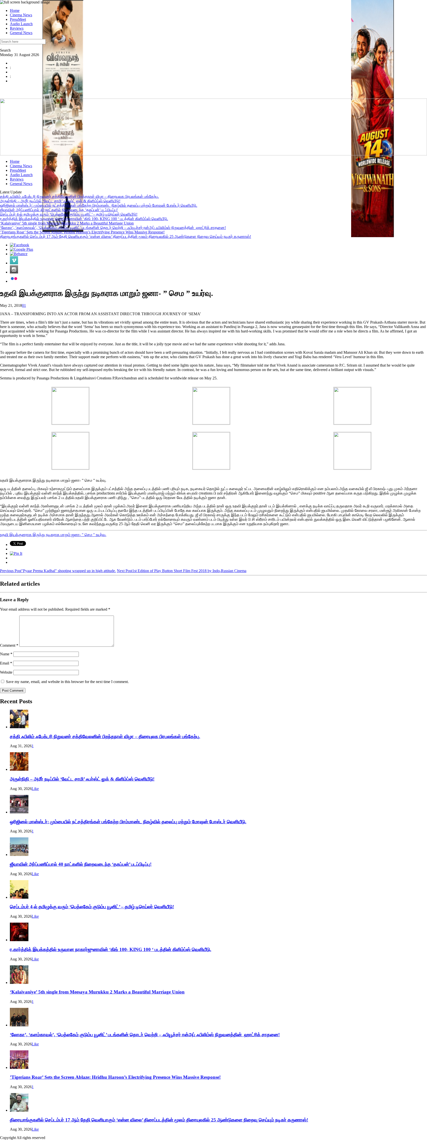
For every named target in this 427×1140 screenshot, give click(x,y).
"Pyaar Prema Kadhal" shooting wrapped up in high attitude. (58, 571)
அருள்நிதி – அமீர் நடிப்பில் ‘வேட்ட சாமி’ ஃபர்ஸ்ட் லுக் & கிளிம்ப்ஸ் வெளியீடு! (60, 201)
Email (6, 663)
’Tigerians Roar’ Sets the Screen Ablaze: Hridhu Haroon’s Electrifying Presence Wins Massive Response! (82, 232)
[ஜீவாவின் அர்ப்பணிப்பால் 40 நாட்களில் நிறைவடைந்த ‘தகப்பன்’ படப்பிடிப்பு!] (19, 854)
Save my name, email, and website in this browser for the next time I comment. (67, 682)
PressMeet (18, 19)
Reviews (16, 28)
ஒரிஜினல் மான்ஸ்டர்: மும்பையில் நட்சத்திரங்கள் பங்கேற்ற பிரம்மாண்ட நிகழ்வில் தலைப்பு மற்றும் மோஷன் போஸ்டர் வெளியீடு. (98, 205)
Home (15, 10)
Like (35, 789)
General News (21, 33)
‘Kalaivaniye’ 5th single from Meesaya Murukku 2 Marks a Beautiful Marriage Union (67, 223)
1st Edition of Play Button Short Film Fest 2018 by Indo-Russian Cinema (181, 571)
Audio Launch (21, 24)
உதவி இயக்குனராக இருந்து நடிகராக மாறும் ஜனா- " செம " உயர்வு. (53, 535)
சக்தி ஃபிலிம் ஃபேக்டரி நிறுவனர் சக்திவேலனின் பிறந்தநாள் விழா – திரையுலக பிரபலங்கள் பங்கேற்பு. (79, 196)
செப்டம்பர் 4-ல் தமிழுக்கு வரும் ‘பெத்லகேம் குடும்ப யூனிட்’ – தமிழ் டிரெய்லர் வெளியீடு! (68, 214)
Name (6, 654)
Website (6, 672)
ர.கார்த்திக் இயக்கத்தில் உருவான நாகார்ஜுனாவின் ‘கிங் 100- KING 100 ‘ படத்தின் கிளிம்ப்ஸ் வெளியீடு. (84, 219)
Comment (9, 645)
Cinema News (21, 15)
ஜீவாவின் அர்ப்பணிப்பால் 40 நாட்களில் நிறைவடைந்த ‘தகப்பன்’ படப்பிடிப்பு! (59, 210)
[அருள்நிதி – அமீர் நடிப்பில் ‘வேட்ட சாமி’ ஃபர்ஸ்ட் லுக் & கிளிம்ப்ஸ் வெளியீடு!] (19, 769)
